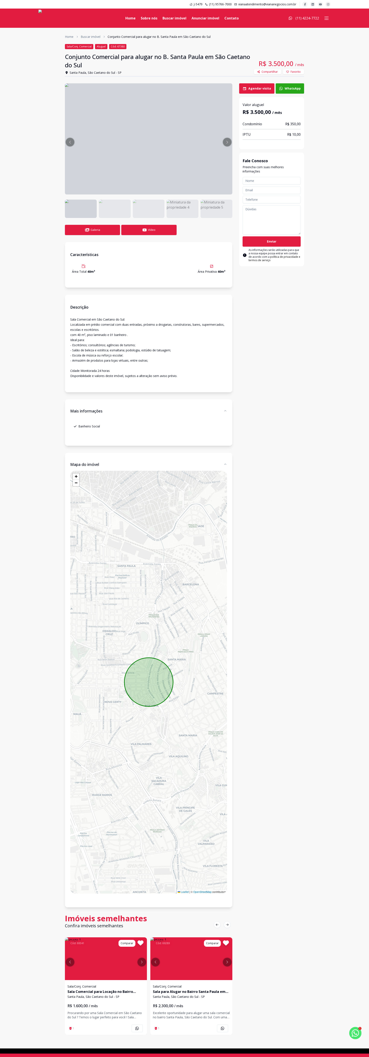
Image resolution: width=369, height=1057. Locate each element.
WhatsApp (293, 88)
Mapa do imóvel (84, 464)
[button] (70, 142)
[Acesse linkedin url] (312, 4)
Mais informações (86, 411)
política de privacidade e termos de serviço (274, 258)
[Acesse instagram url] (328, 4)
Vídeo (151, 230)
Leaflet (184, 892)
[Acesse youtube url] (320, 4)
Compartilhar (270, 72)
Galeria (95, 230)
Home (130, 18)
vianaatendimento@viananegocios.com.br (267, 4)
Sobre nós (149, 18)
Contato (231, 18)
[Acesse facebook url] (305, 4)
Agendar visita (259, 88)
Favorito (296, 72)
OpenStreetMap (202, 892)
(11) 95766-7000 (220, 4)
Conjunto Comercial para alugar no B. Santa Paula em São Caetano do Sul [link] (159, 37)
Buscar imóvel (174, 18)
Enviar (271, 241)
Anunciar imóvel (205, 18)
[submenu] (326, 18)
